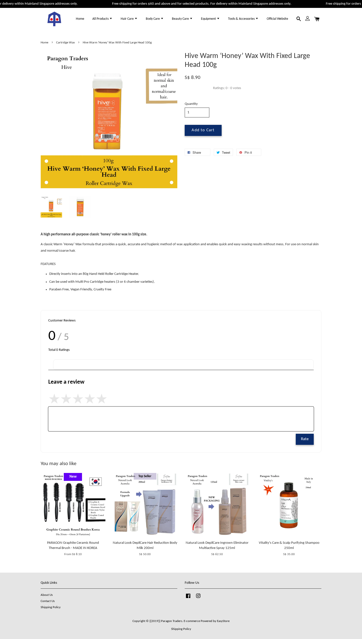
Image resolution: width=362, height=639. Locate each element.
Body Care (153, 18)
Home (80, 18)
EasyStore (223, 621)
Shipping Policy (51, 607)
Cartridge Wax (65, 42)
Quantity (191, 104)
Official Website (277, 18)
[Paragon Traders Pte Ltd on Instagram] (198, 598)
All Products (100, 18)
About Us (47, 595)
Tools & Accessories (241, 18)
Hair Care (127, 18)
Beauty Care (181, 18)
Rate (305, 439)
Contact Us (48, 601)
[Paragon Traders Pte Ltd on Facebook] (188, 598)
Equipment (209, 18)
